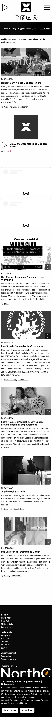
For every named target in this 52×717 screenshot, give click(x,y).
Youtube (4, 641)
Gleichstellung (10, 107)
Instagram (5, 635)
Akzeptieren (27, 710)
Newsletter (6, 618)
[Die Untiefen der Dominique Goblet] (26, 531)
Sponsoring (6, 656)
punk (6, 304)
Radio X (15, 39)
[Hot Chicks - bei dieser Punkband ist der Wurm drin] (26, 256)
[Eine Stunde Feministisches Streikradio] (26, 325)
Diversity (8, 509)
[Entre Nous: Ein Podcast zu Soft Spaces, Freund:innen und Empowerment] (26, 401)
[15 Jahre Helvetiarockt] (26, 470)
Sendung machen (8, 659)
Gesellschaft (23, 107)
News (23, 39)
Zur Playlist (45, 28)
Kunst (6, 576)
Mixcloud (5, 645)
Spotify (4, 648)
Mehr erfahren (10, 710)
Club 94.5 (5, 621)
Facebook (5, 638)
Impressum (6, 627)
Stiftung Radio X (8, 624)
